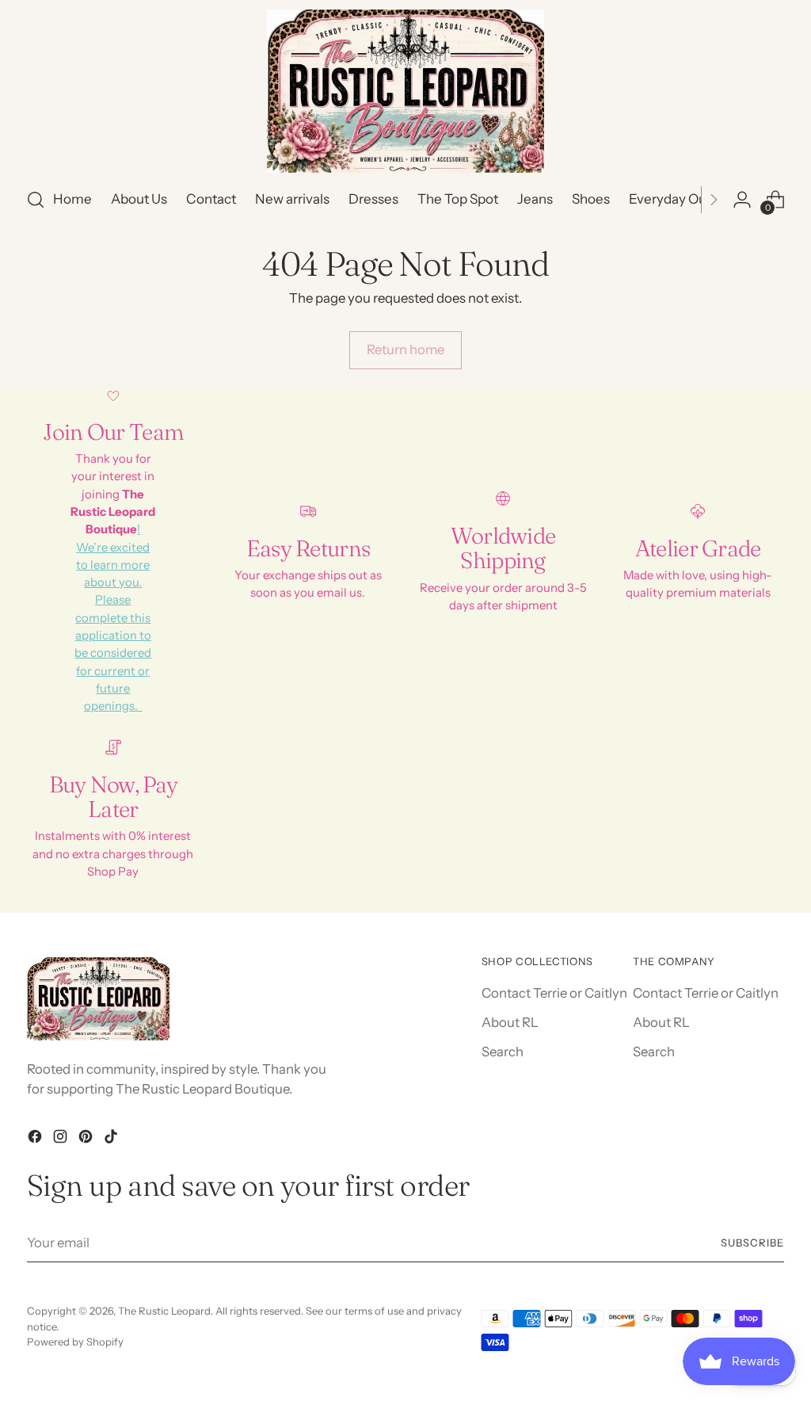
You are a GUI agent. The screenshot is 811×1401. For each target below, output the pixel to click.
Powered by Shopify (75, 1341)
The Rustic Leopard (164, 1310)
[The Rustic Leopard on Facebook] (36, 1139)
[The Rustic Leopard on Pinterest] (87, 1139)
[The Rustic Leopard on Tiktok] (112, 1139)
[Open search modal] (35, 200)
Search (503, 1051)
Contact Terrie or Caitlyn (554, 993)
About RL (510, 1022)
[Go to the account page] (742, 200)
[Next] (713, 200)
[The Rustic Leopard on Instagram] (61, 1139)
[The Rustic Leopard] (405, 91)
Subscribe (752, 1242)
